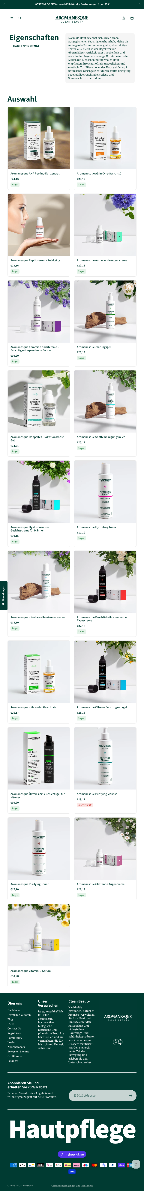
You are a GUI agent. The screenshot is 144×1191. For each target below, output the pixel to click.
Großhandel (15, 1056)
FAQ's (11, 1024)
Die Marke (14, 1010)
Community (15, 1038)
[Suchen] (20, 18)
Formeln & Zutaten (19, 1015)
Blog (10, 1019)
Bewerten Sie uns (18, 1051)
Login (11, 1042)
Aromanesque (24, 1185)
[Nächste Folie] (140, 4)
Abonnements (16, 1047)
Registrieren (15, 1033)
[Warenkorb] (132, 18)
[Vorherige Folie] (4, 4)
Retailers (13, 1061)
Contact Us (14, 1028)
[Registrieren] (131, 1096)
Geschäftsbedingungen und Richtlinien (72, 1185)
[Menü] (12, 18)
